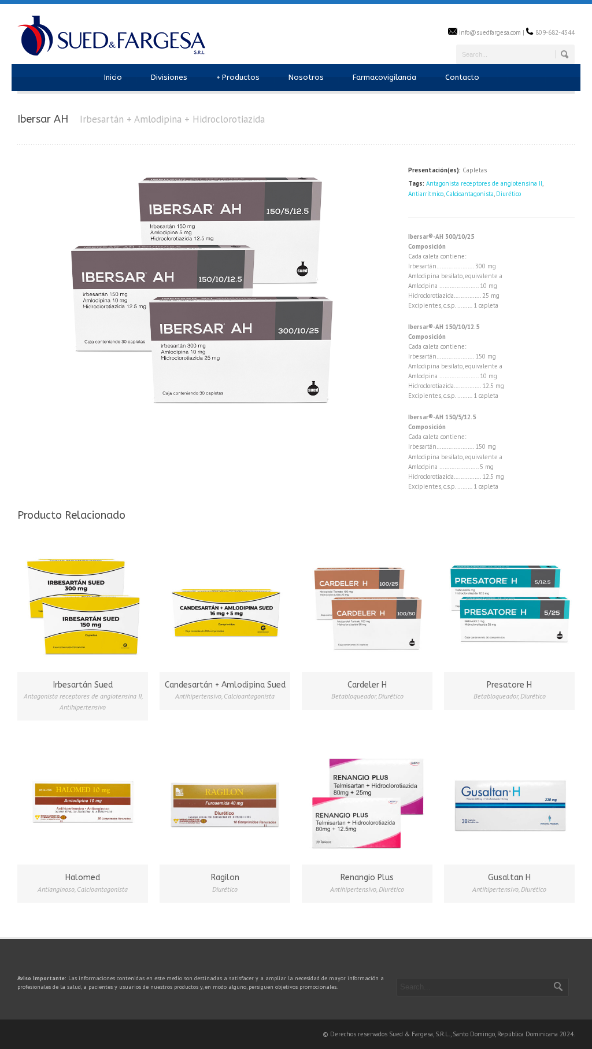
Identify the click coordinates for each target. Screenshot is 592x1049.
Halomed (82, 877)
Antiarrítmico (425, 194)
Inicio (113, 77)
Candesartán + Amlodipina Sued (225, 685)
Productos (238, 77)
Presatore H (509, 685)
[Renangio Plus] (367, 797)
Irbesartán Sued (83, 685)
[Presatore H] (509, 605)
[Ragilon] (225, 797)
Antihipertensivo (83, 707)
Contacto (462, 77)
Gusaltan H (509, 877)
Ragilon (225, 877)
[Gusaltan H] (509, 797)
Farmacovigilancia (384, 77)
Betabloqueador (353, 696)
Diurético (508, 194)
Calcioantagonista (470, 194)
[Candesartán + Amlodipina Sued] (225, 605)
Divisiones (169, 77)
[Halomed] (82, 797)
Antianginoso (56, 889)
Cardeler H (367, 685)
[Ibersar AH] (207, 416)
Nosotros (306, 77)
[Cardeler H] (367, 605)
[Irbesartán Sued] (82, 605)
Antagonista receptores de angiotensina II (484, 183)
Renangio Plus (367, 877)
